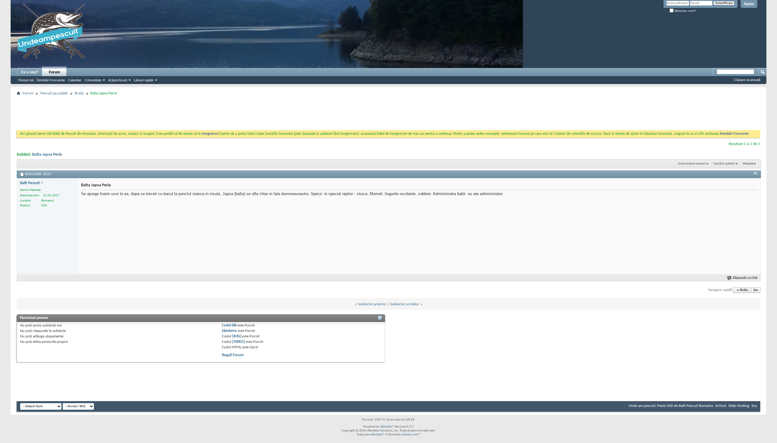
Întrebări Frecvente (51, 80)
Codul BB (229, 325)
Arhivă (720, 406)
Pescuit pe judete (54, 93)
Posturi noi (26, 80)
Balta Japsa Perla (47, 154)
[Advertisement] (388, 111)
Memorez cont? (685, 10)
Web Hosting (738, 406)
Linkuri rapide (144, 80)
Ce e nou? (29, 72)
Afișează (747, 163)
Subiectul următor (404, 304)
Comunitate (93, 80)
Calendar (74, 80)
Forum (54, 72)
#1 (756, 173)
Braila (79, 93)
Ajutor (749, 4)
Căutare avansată (747, 80)
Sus (755, 290)
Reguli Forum (233, 355)
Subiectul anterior (372, 304)
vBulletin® (387, 426)
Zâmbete (229, 331)
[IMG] (236, 336)
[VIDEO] (238, 342)
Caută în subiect (724, 163)
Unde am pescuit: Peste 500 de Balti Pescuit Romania (671, 406)
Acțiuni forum (117, 80)
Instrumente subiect (692, 163)
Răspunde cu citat (745, 278)
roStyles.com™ (410, 434)
